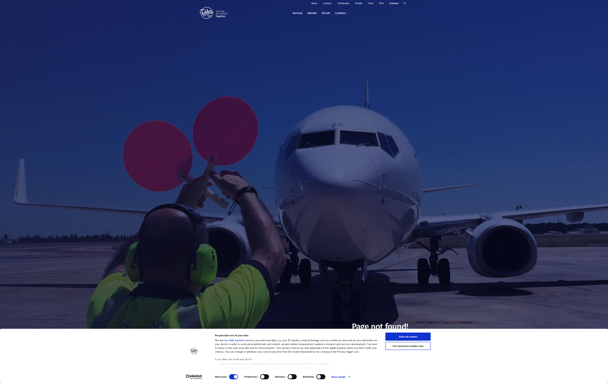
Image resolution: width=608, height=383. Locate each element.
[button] (405, 3)
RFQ (381, 3)
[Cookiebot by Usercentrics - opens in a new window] (194, 376)
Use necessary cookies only (408, 346)
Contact (394, 3)
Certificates (343, 3)
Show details (338, 376)
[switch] (264, 376)
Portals (358, 3)
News (314, 3)
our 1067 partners (234, 340)
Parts (370, 3)
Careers (327, 3)
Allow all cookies (408, 336)
